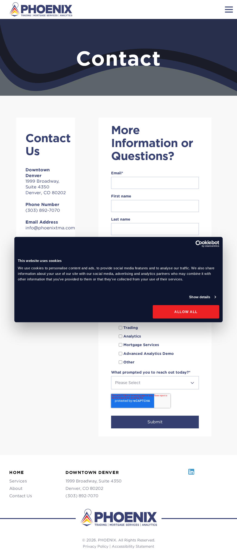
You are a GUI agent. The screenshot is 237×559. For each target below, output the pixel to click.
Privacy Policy (95, 546)
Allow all (186, 311)
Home (16, 472)
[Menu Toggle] (229, 9)
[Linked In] (191, 474)
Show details (199, 297)
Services (18, 481)
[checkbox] (155, 345)
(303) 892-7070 (81, 495)
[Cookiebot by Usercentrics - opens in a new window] (199, 243)
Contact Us (20, 495)
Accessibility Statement (133, 546)
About (15, 488)
